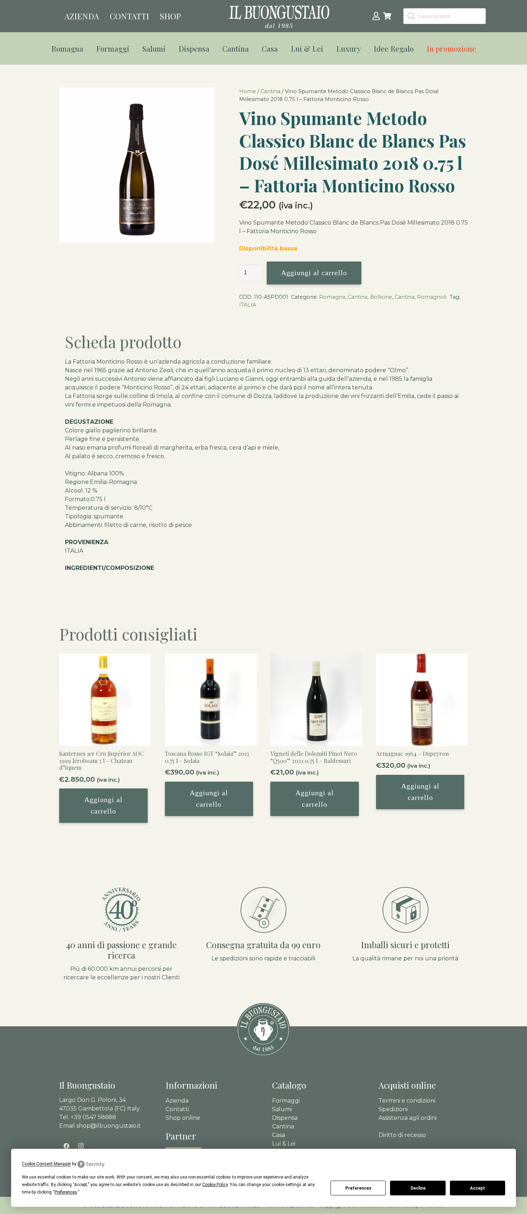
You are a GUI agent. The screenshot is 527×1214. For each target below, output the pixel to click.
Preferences (358, 1188)
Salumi (282, 1109)
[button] (87, 48)
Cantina (270, 91)
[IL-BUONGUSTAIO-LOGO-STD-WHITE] (279, 16)
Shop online (183, 1117)
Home (247, 91)
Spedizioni (393, 1109)
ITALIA (247, 305)
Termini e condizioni (407, 1100)
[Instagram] (80, 1146)
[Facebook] (66, 1146)
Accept (477, 1188)
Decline (418, 1188)
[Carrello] (387, 16)
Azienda (177, 1100)
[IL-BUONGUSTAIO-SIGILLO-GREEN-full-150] (263, 1030)
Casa (278, 1135)
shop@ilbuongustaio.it (108, 1125)
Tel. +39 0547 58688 (87, 1117)
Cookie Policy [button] (215, 1184)
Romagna (332, 297)
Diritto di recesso (402, 1135)
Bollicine (381, 297)
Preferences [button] (65, 1192)
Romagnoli (431, 297)
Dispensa (285, 1117)
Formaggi (286, 1100)
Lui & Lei (283, 1143)
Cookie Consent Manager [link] (46, 1163)
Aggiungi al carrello (314, 273)
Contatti (177, 1109)
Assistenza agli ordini (408, 1117)
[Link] (376, 16)
